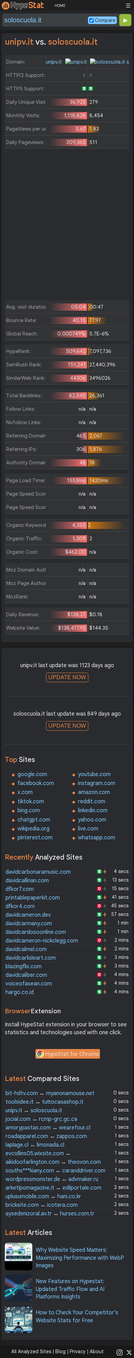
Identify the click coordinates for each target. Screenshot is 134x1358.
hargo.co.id (19, 992)
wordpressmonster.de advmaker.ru (51, 1179)
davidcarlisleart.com (30, 957)
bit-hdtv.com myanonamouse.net (49, 1093)
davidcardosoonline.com (35, 932)
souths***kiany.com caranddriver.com (55, 1170)
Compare (105, 20)
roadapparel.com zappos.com (46, 1136)
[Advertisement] (67, 226)
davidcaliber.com (26, 975)
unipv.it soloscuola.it (33, 1110)
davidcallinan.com (27, 880)
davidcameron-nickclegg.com (41, 940)
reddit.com (91, 801)
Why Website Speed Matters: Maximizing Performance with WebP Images (80, 1258)
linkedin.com (93, 810)
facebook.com (36, 783)
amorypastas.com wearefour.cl (47, 1127)
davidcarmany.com (28, 923)
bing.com (29, 810)
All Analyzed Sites (31, 1351)
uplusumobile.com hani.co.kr (43, 1196)
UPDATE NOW (67, 677)
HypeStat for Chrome (72, 1054)
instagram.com (96, 783)
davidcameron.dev (28, 915)
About (97, 1351)
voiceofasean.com (28, 983)
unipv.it (54, 62)
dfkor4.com (20, 906)
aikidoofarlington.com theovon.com (53, 1162)
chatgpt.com (34, 819)
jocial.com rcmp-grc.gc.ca (41, 1119)
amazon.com (94, 792)
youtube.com (94, 774)
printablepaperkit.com (32, 897)
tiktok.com (31, 801)
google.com (32, 774)
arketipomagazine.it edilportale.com (53, 1187)
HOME (60, 5)
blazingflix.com (23, 966)
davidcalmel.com (26, 949)
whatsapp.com (96, 837)
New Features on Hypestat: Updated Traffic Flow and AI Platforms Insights (70, 1289)
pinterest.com (35, 837)
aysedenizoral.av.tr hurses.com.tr (49, 1213)
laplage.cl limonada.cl (34, 1144)
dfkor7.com (19, 889)
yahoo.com (92, 819)
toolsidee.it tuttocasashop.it (44, 1101)
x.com (25, 792)
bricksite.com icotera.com (41, 1205)
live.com (88, 828)
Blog (60, 1351)
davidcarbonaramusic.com (38, 872)
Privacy (78, 1351)
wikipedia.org (33, 828)
